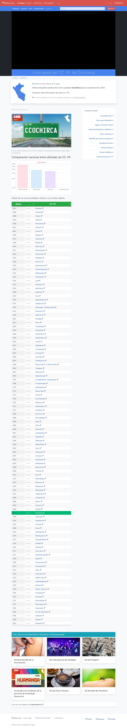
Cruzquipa (39, 593)
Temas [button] (28, 3)
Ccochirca (39, 513)
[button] (58, 3)
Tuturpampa (39, 326)
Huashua (38, 212)
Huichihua (38, 410)
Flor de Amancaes (41, 612)
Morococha (39, 223)
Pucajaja (38, 319)
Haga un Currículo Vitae (103, 125)
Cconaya (38, 353)
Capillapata (39, 345)
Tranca (37, 342)
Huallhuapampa (40, 581)
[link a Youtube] (111, 719)
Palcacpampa (40, 250)
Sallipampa (39, 463)
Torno (37, 322)
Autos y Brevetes (106, 134)
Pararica (38, 547)
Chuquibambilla (38, 8)
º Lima (108, 3)
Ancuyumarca (40, 562)
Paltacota (38, 372)
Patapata (38, 437)
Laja (36, 281)
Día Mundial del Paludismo (96, 691)
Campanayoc (40, 406)
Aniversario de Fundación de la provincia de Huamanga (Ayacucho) (27, 693)
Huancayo (38, 517)
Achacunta (39, 452)
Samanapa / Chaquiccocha (44, 307)
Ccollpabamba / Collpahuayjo (45, 380)
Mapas (17, 8)
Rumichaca (39, 288)
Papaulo (38, 235)
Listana (37, 509)
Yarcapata (39, 498)
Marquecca (39, 486)
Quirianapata (39, 387)
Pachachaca (39, 277)
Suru (37, 296)
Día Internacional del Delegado (62, 660)
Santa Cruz (39, 315)
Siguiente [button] (22, 78)
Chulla (37, 220)
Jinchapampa (40, 433)
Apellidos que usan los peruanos (100, 138)
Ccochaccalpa (40, 383)
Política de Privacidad (42, 718)
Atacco (37, 501)
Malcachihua (39, 444)
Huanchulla (39, 330)
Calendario (50, 3)
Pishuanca (38, 623)
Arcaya (37, 216)
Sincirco (38, 262)
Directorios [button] (37, 3)
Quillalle (38, 543)
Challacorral (39, 303)
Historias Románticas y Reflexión (100, 129)
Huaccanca (39, 608)
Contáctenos (58, 718)
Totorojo (38, 471)
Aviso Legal (27, 718)
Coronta (38, 524)
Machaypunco (40, 536)
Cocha (37, 395)
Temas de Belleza (105, 152)
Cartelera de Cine (105, 143)
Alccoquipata (40, 418)
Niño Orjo (38, 246)
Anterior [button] (15, 78)
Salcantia (38, 429)
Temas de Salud (106, 148)
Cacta (37, 528)
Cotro (37, 448)
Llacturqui (38, 357)
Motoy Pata (39, 391)
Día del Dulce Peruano (59, 691)
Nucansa (38, 208)
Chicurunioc (39, 254)
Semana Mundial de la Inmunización (23, 661)
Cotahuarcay (39, 361)
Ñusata (37, 243)
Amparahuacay (40, 300)
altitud (18, 204)
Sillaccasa (38, 440)
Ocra (37, 475)
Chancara (38, 239)
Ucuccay (38, 456)
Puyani (37, 231)
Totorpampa (39, 349)
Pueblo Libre (39, 578)
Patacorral (39, 402)
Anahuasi (38, 616)
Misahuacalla (39, 273)
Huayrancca (39, 520)
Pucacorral (39, 311)
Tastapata (38, 368)
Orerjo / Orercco (41, 589)
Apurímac (24, 8)
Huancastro (39, 574)
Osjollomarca (40, 338)
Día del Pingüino (92, 660)
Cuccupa (38, 597)
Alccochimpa (40, 600)
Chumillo (38, 227)
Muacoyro (38, 284)
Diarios (22, 3)
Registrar (119, 3)
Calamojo (38, 292)
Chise (37, 425)
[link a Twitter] (89, 719)
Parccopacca (40, 604)
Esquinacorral (40, 265)
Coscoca (38, 505)
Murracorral (39, 467)
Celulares (112, 8)
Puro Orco (39, 414)
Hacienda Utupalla (41, 555)
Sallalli (37, 558)
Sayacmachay (40, 376)
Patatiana (38, 258)
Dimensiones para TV (104, 157)
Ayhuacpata (39, 566)
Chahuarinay (39, 532)
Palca (37, 421)
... (30, 204)
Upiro (37, 570)
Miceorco (38, 482)
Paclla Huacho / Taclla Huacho (46, 364)
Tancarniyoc (39, 334)
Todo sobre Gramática (104, 120)
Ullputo (38, 619)
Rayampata (39, 490)
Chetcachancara (41, 269)
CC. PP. (53, 204)
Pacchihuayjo (40, 399)
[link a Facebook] (100, 719)
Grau (30, 8)
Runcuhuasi (39, 460)
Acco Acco (39, 551)
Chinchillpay (39, 479)
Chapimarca (39, 494)
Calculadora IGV (106, 116)
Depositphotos (36, 704)
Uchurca (38, 585)
